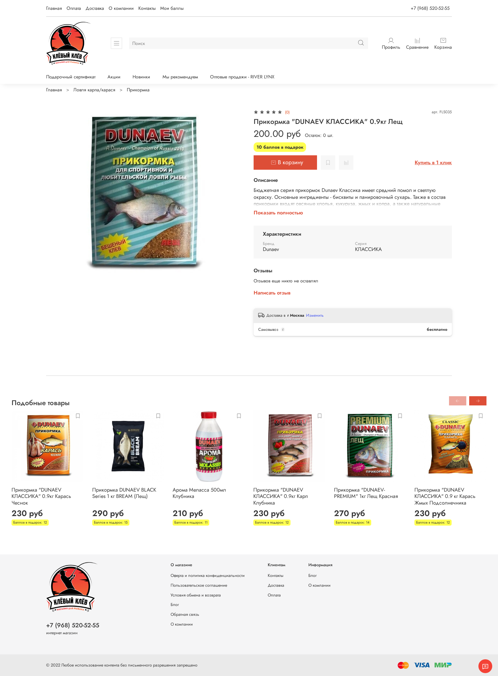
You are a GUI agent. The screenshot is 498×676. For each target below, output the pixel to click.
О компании (121, 8)
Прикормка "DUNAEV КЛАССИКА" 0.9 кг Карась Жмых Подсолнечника (445, 496)
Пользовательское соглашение (199, 585)
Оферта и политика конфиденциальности (208, 575)
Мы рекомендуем (180, 76)
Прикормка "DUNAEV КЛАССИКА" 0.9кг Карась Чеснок (41, 496)
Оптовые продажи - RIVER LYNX (242, 76)
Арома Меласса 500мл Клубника (199, 493)
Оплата (74, 8)
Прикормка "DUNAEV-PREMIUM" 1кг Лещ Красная (366, 493)
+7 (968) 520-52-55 (430, 8)
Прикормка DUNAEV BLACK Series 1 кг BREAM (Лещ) (124, 493)
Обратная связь (185, 614)
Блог (175, 604)
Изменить (315, 315)
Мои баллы (172, 8)
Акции (113, 76)
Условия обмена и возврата (196, 595)
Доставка (95, 8)
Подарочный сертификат (70, 76)
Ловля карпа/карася (94, 89)
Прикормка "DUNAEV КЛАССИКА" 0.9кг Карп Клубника (280, 496)
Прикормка (138, 89)
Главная (54, 8)
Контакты (147, 8)
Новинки (141, 76)
